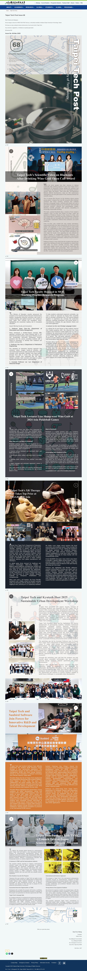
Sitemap (38, 2)
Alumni (72, 2)
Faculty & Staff (65, 2)
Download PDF (9, 30)
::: (8, 962)
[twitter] (12, 954)
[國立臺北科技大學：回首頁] (15, 3)
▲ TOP (6, 145)
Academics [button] (18, 7)
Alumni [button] (58, 7)
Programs (68, 7)
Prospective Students (56, 2)
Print (7, 950)
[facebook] (9, 954)
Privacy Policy (34, 962)
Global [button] (39, 7)
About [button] (8, 7)
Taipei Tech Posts (13, 10)
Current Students (45, 2)
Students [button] (49, 7)
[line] (7, 954)
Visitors (77, 2)
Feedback (54, 962)
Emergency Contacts (24, 962)
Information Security (45, 962)
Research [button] (29, 7)
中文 (82, 2)
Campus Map (14, 962)
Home (7, 10)
